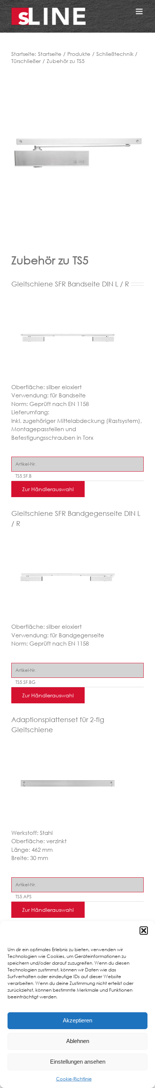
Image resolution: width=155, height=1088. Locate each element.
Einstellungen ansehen (77, 1061)
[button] (143, 930)
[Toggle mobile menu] (140, 11)
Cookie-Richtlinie (74, 1079)
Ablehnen (77, 1041)
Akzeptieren (77, 1020)
